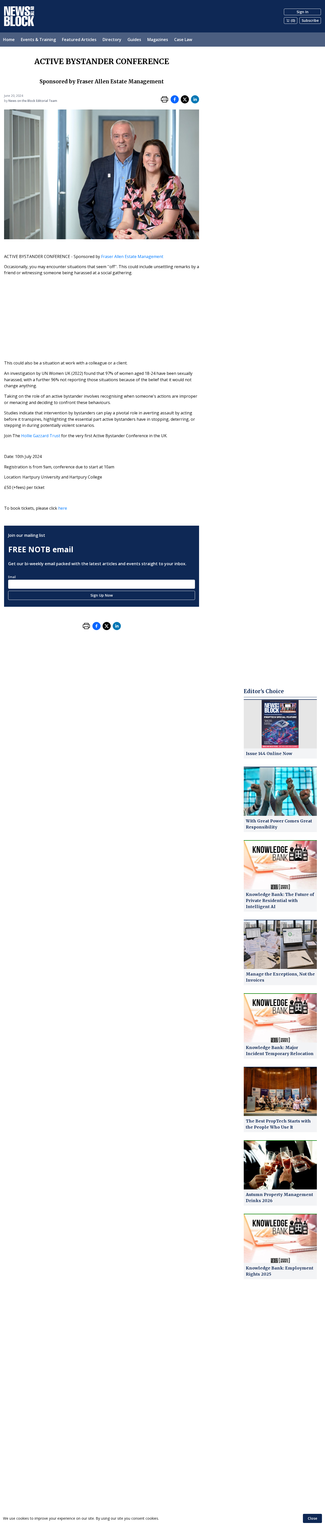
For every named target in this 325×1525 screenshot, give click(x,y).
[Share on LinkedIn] (195, 99)
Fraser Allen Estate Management (132, 256)
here (62, 508)
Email (12, 577)
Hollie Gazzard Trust (40, 435)
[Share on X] (185, 99)
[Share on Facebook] (175, 99)
